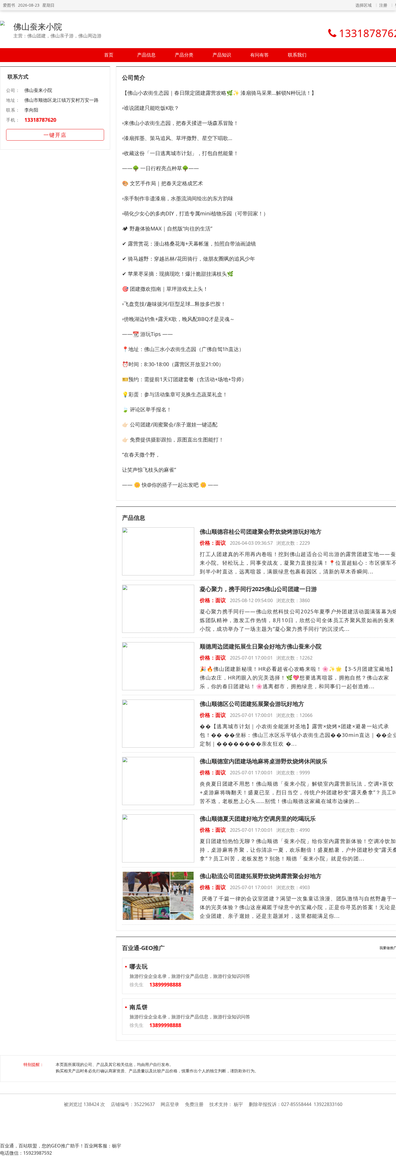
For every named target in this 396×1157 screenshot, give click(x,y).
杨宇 (238, 1104)
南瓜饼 (139, 1007)
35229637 (144, 1104)
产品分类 (184, 55)
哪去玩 (139, 966)
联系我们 (297, 55)
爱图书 (9, 5)
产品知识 (221, 55)
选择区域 (363, 5)
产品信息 (146, 55)
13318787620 (40, 119)
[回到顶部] (388, 1149)
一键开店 (55, 134)
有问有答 (259, 55)
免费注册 (194, 1104)
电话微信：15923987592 (26, 1153)
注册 (383, 5)
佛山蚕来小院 (37, 26)
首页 (108, 55)
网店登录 (170, 1104)
